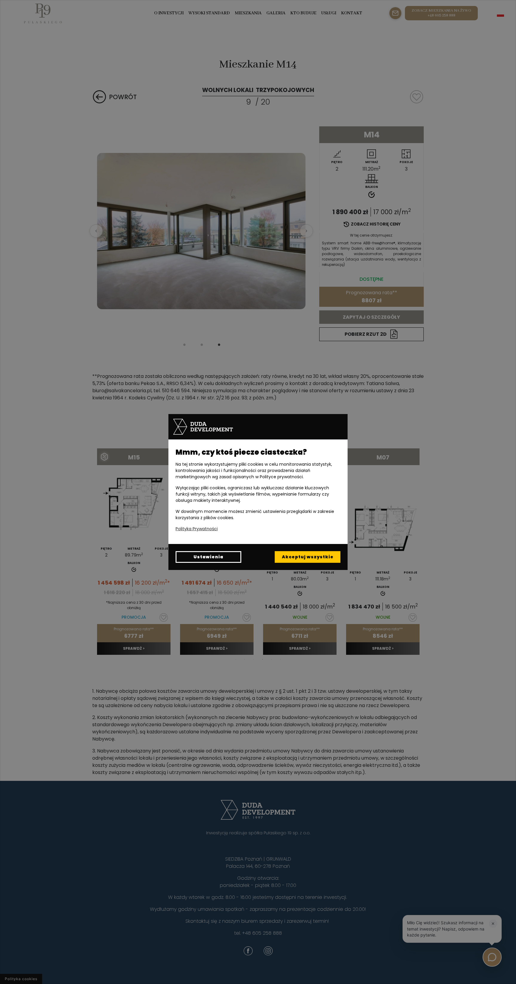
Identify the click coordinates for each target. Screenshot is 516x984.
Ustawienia (208, 557)
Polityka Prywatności (197, 529)
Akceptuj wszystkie (308, 557)
